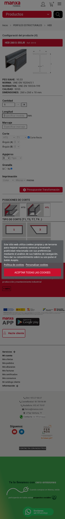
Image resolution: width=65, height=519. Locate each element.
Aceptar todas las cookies (32, 272)
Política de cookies (14, 264)
